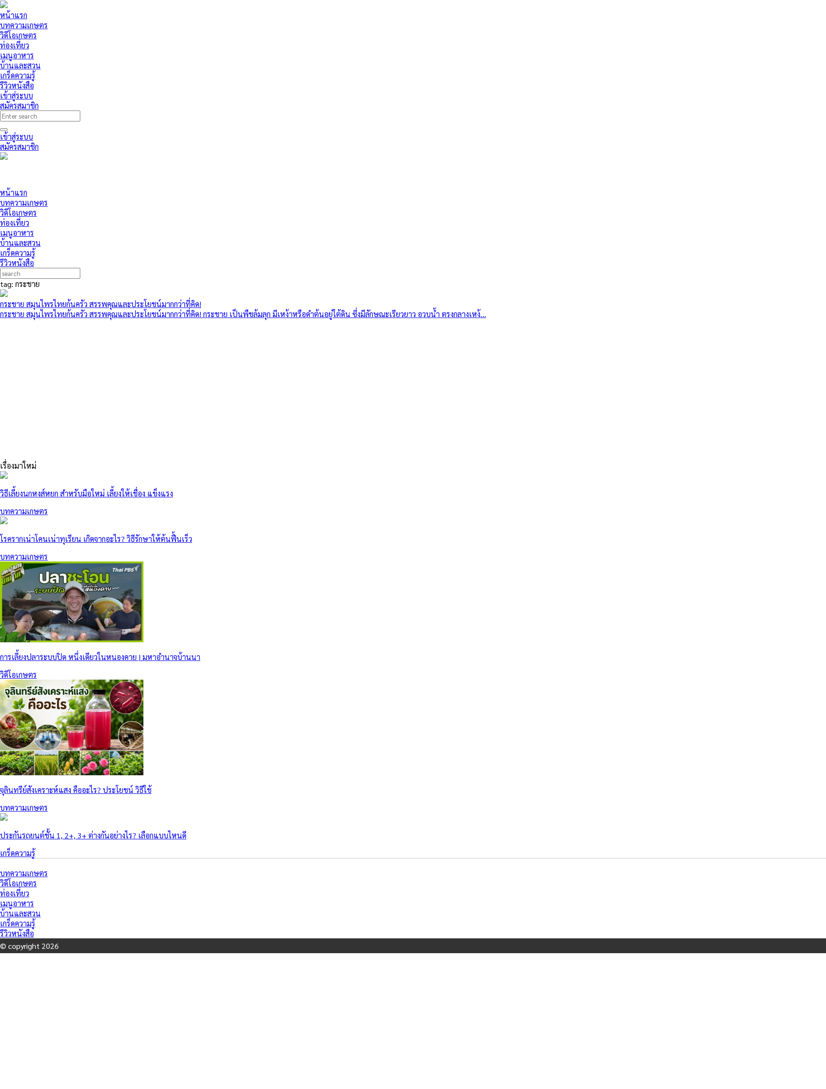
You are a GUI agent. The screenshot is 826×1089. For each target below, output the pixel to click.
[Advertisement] (174, 174)
